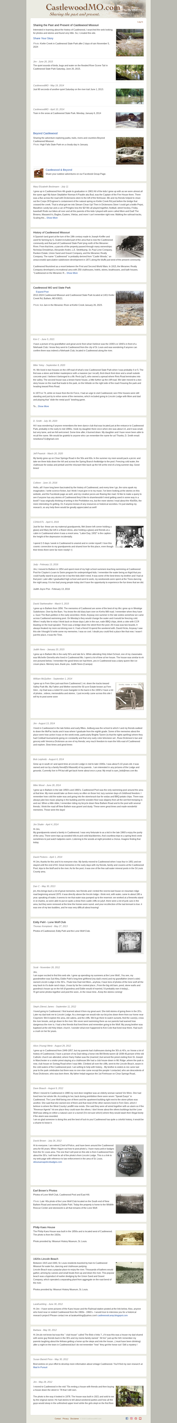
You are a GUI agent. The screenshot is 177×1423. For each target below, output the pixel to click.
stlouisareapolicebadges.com (47, 1162)
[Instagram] (131, 1419)
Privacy (66, 1419)
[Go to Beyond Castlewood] (130, 164)
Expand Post (42, 292)
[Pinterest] (136, 1419)
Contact (58, 1419)
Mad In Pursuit (40, 1367)
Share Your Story (43, 38)
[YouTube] (140, 1419)
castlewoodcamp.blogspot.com (112, 1315)
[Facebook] (127, 1419)
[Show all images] (130, 56)
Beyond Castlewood (45, 133)
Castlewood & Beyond (59, 169)
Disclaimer (74, 1419)
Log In (140, 22)
